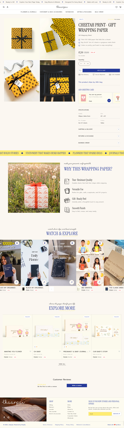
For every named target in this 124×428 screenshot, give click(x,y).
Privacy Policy (70, 425)
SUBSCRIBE (77, 50)
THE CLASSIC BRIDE (116, 288)
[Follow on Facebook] (4, 417)
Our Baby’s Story (100, 352)
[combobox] (69, 35)
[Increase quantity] (87, 64)
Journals (51, 409)
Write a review (77, 386)
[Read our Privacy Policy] (88, 44)
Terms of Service (47, 425)
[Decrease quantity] (81, 64)
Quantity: (81, 60)
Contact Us (70, 411)
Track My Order (71, 414)
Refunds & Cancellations (83, 425)
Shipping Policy (59, 425)
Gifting (51, 405)
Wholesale (70, 418)
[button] (111, 19)
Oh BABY (37, 352)
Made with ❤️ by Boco (114, 425)
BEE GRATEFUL (87, 288)
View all (62, 364)
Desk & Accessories (55, 414)
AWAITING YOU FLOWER (13, 352)
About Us (70, 409)
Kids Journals (52, 411)
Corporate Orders (72, 416)
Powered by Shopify (19, 425)
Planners (51, 407)
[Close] (90, 7)
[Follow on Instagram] (8, 417)
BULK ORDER (99, 12)
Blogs (69, 407)
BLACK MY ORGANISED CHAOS (34, 288)
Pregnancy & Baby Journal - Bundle (75, 352)
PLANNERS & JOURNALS (28, 12)
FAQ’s (69, 405)
